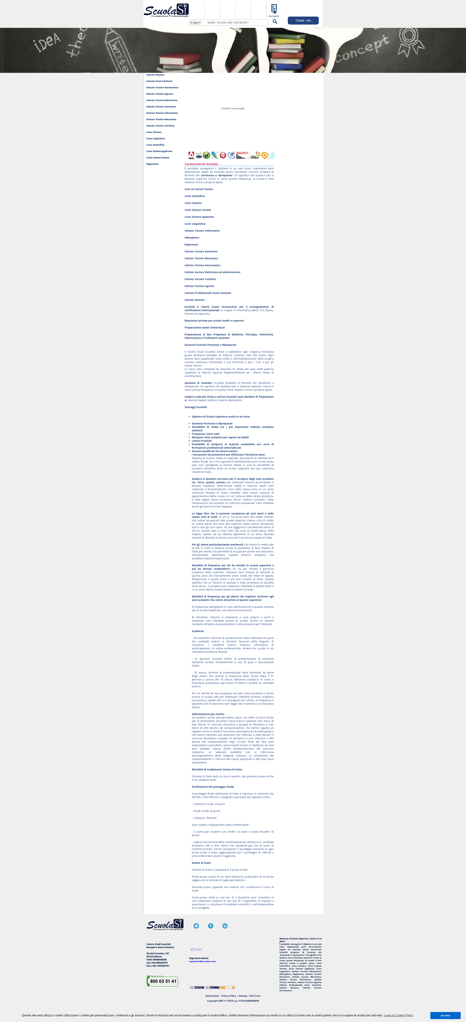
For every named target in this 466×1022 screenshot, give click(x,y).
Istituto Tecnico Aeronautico (162, 87)
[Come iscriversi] (274, 16)
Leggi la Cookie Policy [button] (398, 1015)
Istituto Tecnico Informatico (162, 113)
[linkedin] (225, 927)
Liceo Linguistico (155, 138)
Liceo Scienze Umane (157, 157)
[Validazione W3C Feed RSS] (227, 988)
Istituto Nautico (155, 74)
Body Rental (212, 996)
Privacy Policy (228, 996)
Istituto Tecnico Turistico (160, 125)
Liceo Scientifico (155, 144)
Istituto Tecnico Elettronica (161, 100)
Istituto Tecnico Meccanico (161, 119)
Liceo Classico (154, 132)
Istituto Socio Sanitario (159, 81)
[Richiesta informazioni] (303, 25)
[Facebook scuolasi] (210, 927)
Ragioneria (152, 164)
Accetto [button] (445, 1015)
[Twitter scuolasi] (196, 927)
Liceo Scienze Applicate (159, 151)
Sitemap (243, 996)
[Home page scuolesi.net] (166, 18)
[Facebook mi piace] (196, 949)
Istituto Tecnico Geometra (161, 106)
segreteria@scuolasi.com (202, 961)
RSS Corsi (255, 996)
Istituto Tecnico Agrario (159, 93)
